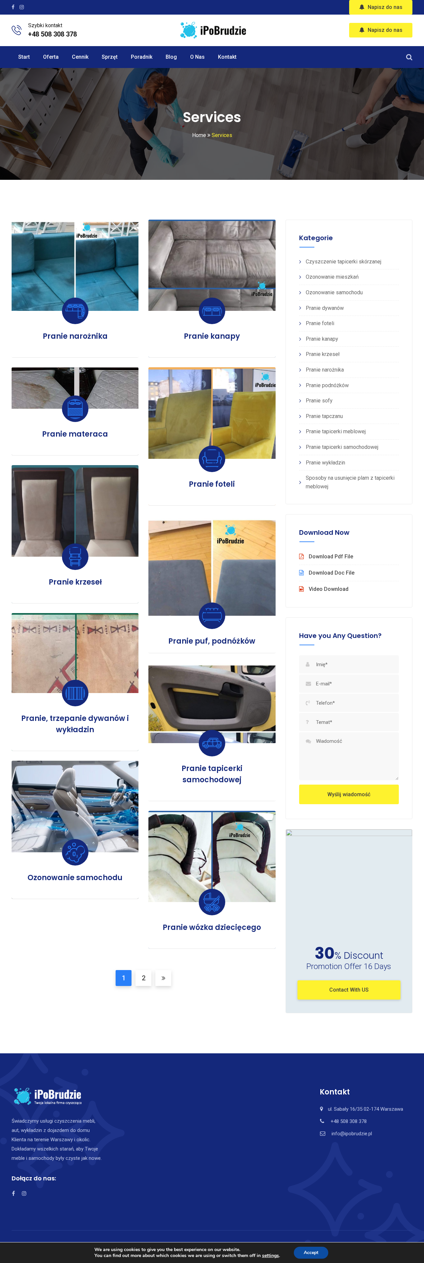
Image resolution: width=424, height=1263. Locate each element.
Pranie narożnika (75, 336)
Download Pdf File (331, 556)
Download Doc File (331, 573)
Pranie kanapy (212, 336)
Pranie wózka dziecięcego (212, 927)
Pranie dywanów (325, 308)
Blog (171, 57)
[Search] (409, 57)
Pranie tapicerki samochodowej (342, 447)
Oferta (51, 57)
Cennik (80, 57)
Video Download (328, 589)
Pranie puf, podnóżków (211, 641)
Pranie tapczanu (324, 416)
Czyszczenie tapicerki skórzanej (343, 261)
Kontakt (227, 57)
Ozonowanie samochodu (75, 878)
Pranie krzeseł (75, 582)
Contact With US (349, 990)
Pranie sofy (319, 400)
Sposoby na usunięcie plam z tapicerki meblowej (350, 482)
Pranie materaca (75, 434)
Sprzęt (110, 57)
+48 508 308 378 (52, 34)
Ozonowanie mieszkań (332, 277)
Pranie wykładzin (325, 462)
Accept (311, 1252)
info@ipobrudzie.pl (352, 1134)
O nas (197, 57)
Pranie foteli (212, 484)
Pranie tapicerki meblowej (336, 431)
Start (24, 57)
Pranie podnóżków (327, 385)
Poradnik (141, 57)
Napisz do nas (385, 7)
